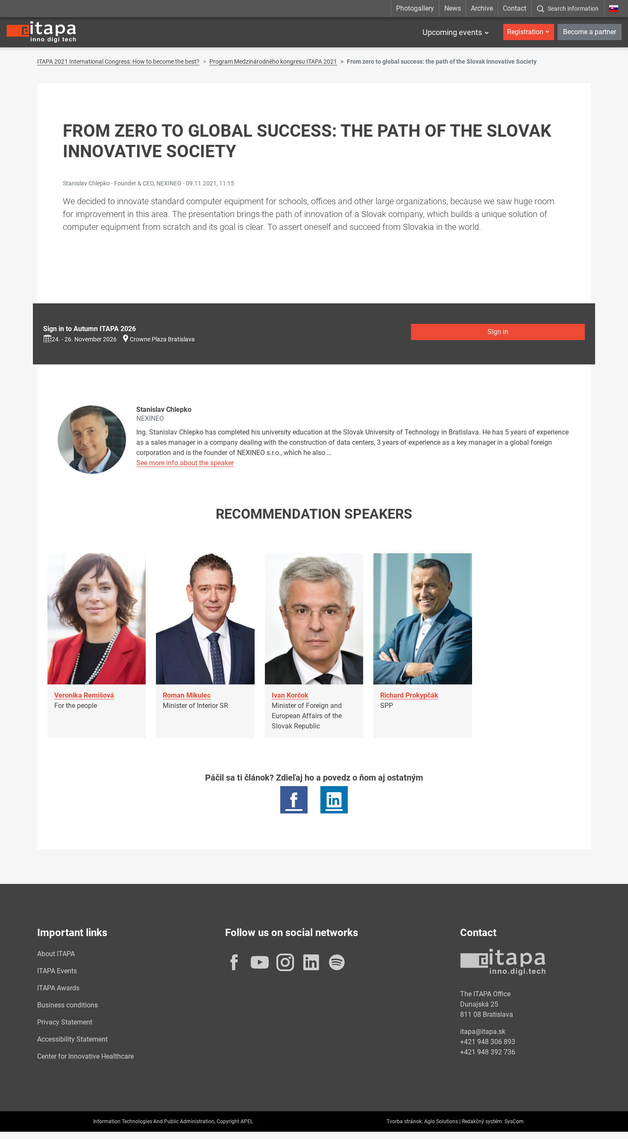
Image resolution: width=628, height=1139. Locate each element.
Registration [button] (525, 32)
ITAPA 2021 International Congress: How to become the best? (118, 61)
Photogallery (415, 8)
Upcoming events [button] (452, 32)
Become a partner (589, 32)
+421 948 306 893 (487, 1042)
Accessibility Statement (72, 1039)
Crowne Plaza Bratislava (162, 339)
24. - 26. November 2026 (84, 339)
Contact (514, 8)
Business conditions (67, 1005)
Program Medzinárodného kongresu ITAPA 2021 (273, 61)
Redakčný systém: (482, 1121)
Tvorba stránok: (405, 1121)
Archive (482, 8)
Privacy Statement (64, 1022)
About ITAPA (56, 954)
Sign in (497, 332)
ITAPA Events (57, 971)
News (452, 8)
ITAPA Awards (58, 988)
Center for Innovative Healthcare (85, 1056)
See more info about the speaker (185, 463)
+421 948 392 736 (487, 1052)
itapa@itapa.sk (482, 1031)
